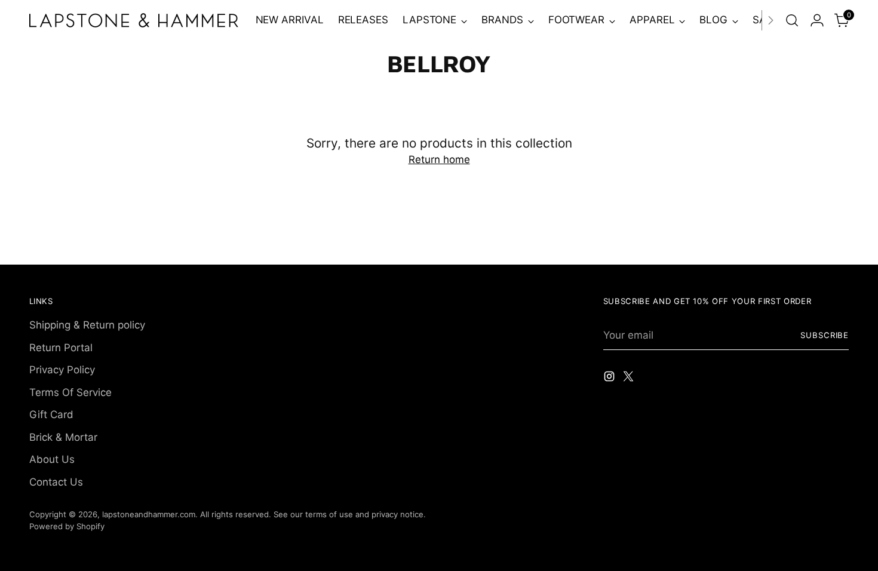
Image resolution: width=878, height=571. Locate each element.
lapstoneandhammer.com (148, 514)
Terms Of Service (70, 392)
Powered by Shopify (67, 526)
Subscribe (824, 335)
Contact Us (56, 482)
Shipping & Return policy (87, 325)
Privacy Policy (62, 370)
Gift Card (51, 414)
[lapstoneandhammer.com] (133, 20)
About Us (52, 459)
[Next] (770, 20)
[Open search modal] (792, 20)
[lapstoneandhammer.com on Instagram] (610, 378)
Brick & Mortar (63, 437)
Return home (439, 159)
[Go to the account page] (817, 20)
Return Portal (61, 348)
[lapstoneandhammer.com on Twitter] (629, 378)
